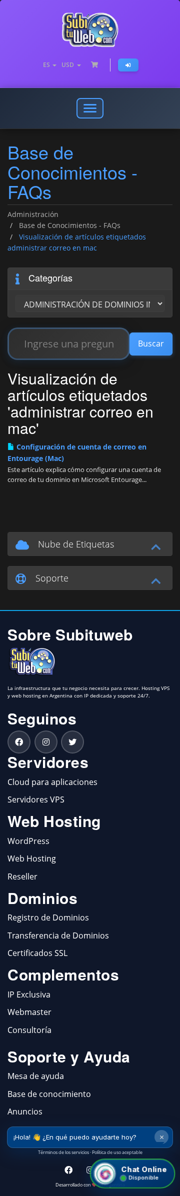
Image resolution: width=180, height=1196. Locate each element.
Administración (33, 214)
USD (69, 64)
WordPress (29, 841)
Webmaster (30, 1012)
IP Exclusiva (29, 994)
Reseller (23, 876)
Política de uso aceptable (117, 1153)
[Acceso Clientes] (128, 65)
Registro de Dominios (48, 917)
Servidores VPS (36, 799)
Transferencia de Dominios (58, 935)
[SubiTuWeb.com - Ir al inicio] (90, 30)
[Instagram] (46, 742)
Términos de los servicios (63, 1153)
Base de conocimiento (49, 1094)
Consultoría (30, 1030)
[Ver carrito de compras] (94, 65)
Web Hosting (32, 858)
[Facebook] (19, 742)
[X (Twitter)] (72, 742)
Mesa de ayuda (36, 1076)
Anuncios (25, 1111)
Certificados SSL (38, 953)
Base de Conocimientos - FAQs (69, 225)
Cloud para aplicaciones (53, 782)
